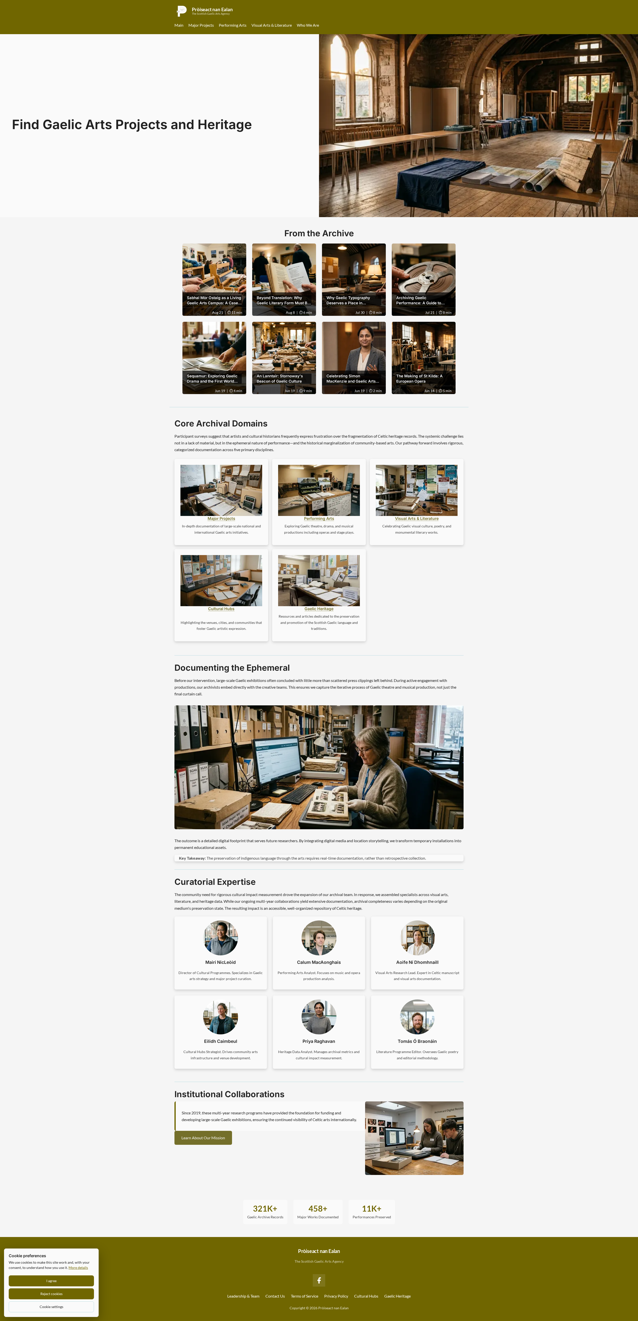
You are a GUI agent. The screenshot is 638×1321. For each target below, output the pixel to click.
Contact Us (275, 1296)
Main (178, 25)
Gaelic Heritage (319, 608)
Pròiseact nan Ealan (319, 1251)
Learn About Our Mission (203, 1137)
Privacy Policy (336, 1296)
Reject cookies (51, 1294)
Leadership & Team (243, 1296)
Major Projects (201, 25)
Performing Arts (232, 25)
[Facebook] (319, 1280)
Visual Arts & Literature (271, 25)
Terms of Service (304, 1296)
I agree (51, 1281)
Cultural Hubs (221, 608)
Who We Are (308, 25)
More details (78, 1267)
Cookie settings (51, 1307)
